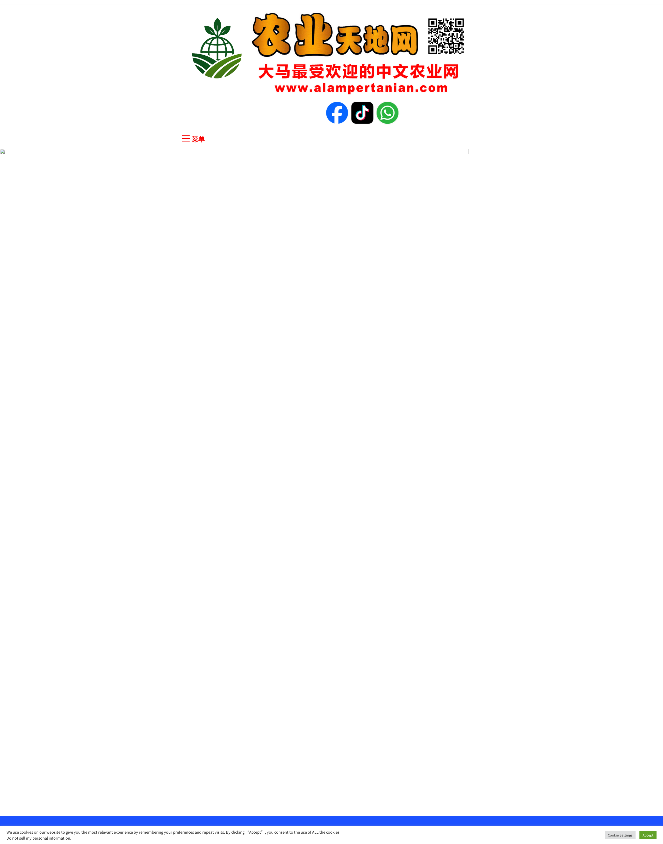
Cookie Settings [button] (620, 835)
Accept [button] (648, 835)
